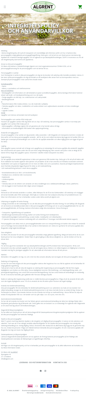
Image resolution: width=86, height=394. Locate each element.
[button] (4, 6)
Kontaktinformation (53, 393)
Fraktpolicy (74, 390)
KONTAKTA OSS (60, 362)
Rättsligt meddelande (35, 393)
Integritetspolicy (47, 390)
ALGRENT (14, 352)
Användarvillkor (62, 390)
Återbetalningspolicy (30, 390)
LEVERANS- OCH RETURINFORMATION (35, 362)
